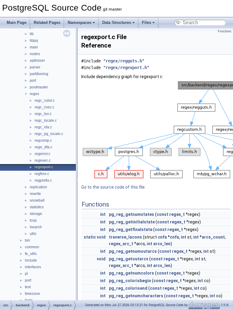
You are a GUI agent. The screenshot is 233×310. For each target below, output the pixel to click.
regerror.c (42, 154)
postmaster (39, 87)
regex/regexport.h (126, 67)
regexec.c (43, 160)
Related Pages (47, 22)
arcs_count (213, 237)
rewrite (35, 194)
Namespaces (79, 22)
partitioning (39, 74)
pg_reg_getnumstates (131, 214)
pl (26, 274)
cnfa (162, 237)
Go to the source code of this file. (113, 187)
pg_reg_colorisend (128, 288)
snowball (37, 200)
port (33, 80)
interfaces (33, 267)
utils (33, 234)
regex (34, 94)
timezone (32, 294)
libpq (34, 40)
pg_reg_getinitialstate (132, 221)
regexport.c (44, 167)
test (28, 287)
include (31, 260)
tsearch (36, 227)
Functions (224, 31)
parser (35, 67)
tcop (33, 220)
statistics (37, 207)
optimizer (37, 60)
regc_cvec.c (44, 107)
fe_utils (31, 254)
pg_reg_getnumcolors (131, 273)
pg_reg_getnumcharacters (136, 295)
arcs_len (162, 243)
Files (146, 22)
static (90, 237)
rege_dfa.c (43, 147)
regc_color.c (45, 100)
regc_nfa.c (43, 127)
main (34, 47)
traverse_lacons (125, 237)
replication (38, 187)
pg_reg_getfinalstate (130, 229)
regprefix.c (43, 180)
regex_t (177, 214)
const (162, 214)
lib (32, 34)
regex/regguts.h (124, 60)
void (101, 237)
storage (36, 214)
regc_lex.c (43, 114)
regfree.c (42, 174)
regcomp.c (43, 140)
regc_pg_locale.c (49, 134)
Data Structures (116, 22)
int (103, 214)
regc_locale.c (46, 120)
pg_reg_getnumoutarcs (133, 251)
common (32, 247)
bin (27, 240)
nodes (35, 54)
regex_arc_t (121, 243)
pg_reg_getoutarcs (128, 258)
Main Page (16, 22)
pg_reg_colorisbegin (130, 280)
